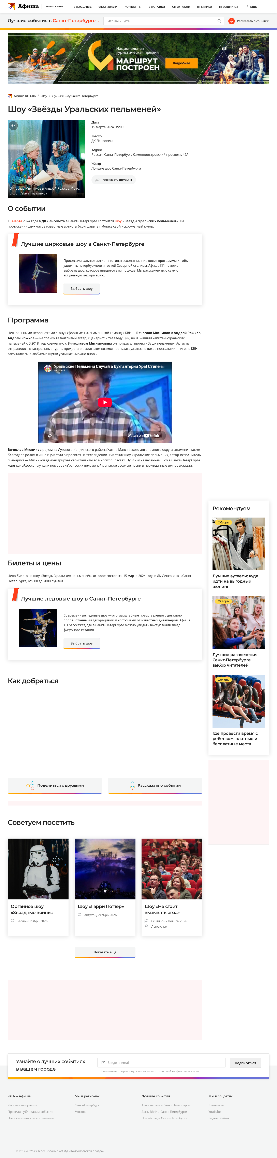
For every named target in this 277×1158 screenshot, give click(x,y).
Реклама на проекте (22, 1105)
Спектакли (181, 6)
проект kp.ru (53, 6)
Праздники (228, 6)
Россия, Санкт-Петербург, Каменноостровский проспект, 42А (139, 154)
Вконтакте (216, 1105)
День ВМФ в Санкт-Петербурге (164, 1112)
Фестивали (108, 6)
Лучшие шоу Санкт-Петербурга (75, 96)
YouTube (214, 1112)
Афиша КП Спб (25, 96)
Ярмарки (204, 6)
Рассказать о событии (253, 21)
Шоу (44, 96)
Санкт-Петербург (87, 1105)
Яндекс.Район (218, 1118)
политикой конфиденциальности (179, 1071)
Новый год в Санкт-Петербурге (164, 1118)
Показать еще (105, 952)
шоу (118, 221)
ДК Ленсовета (102, 141)
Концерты (133, 6)
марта (17, 221)
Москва (80, 1112)
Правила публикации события (30, 1112)
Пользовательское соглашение (31, 1118)
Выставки (156, 6)
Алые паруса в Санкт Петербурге (166, 1105)
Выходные (82, 6)
